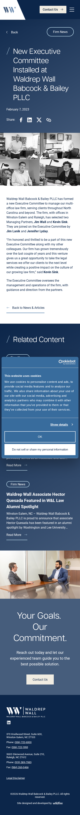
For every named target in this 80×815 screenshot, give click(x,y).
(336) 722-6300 (23, 742)
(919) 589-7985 (23, 762)
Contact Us (50, 9)
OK (40, 436)
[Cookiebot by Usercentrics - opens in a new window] (59, 362)
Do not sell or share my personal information (40, 449)
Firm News (60, 32)
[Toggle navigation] (71, 10)
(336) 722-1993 (19, 747)
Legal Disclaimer (15, 778)
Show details (59, 424)
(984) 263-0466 (20, 767)
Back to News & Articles (28, 308)
